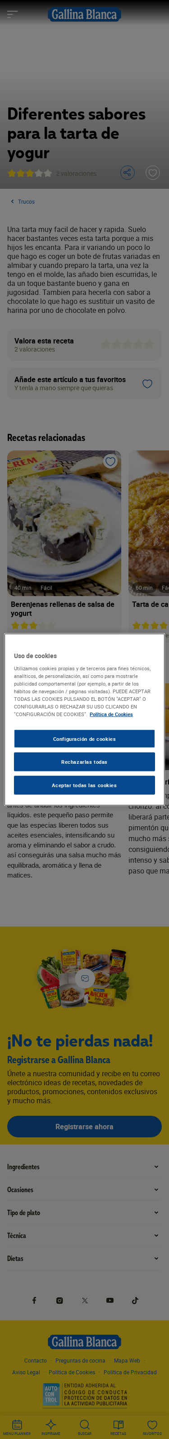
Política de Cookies (111, 714)
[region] (84, 719)
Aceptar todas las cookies (84, 785)
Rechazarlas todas (84, 761)
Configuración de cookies (84, 738)
